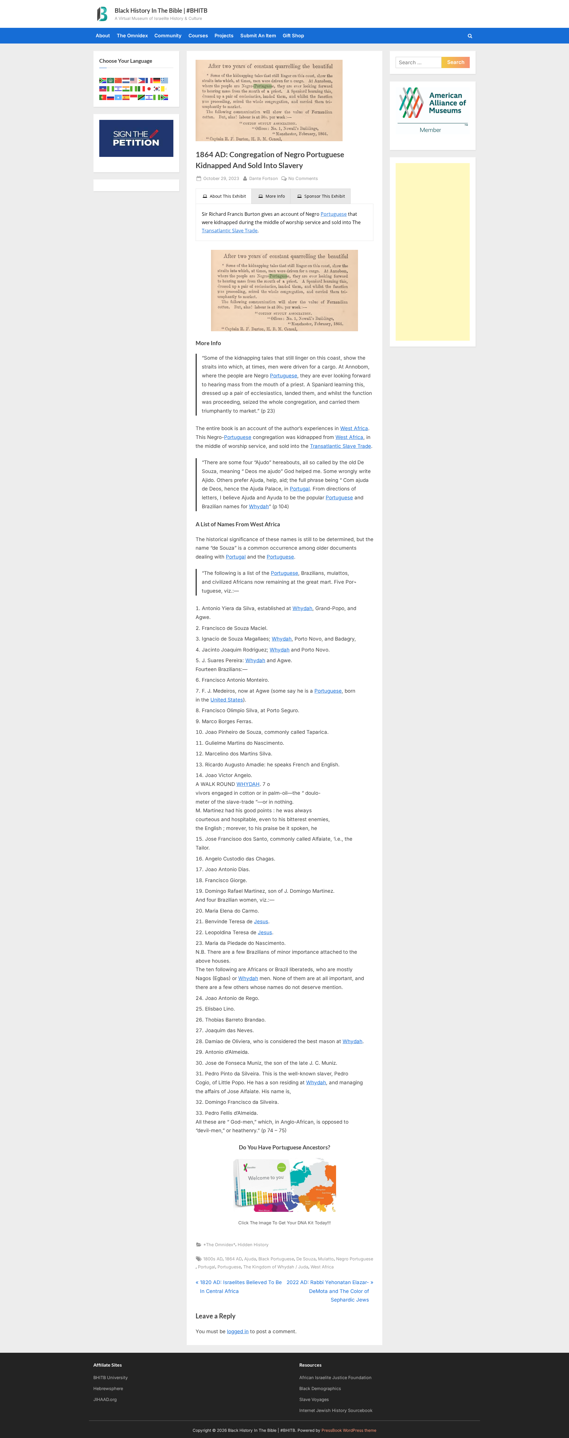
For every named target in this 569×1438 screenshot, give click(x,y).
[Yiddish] (149, 97)
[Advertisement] (433, 252)
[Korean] (157, 88)
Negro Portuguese (354, 1258)
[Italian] (142, 88)
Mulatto (326, 1258)
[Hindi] (126, 88)
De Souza (306, 1258)
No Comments (303, 179)
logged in (238, 1331)
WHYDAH (248, 784)
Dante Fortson (263, 178)
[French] (149, 80)
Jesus (261, 921)
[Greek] (165, 80)
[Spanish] (126, 97)
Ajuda (250, 1258)
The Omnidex (132, 35)
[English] (134, 80)
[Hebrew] (118, 88)
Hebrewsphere (108, 1388)
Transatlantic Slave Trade (230, 230)
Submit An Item (258, 35)
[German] (157, 80)
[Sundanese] (134, 97)
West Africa (354, 428)
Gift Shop (293, 35)
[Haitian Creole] (103, 88)
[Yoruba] (157, 97)
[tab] (224, 196)
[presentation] (224, 196)
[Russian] (111, 97)
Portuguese (334, 214)
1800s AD (213, 1258)
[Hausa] (111, 88)
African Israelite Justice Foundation (335, 1377)
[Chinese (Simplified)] (118, 80)
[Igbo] (134, 88)
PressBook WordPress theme (349, 1430)
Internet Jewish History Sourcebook (336, 1410)
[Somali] (118, 97)
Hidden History (253, 1244)
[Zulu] (165, 97)
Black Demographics (320, 1388)
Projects (224, 35)
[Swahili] (142, 97)
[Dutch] (126, 80)
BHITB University (110, 1377)
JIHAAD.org (105, 1399)
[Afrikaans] (103, 80)
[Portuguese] (103, 97)
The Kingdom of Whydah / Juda (275, 1266)
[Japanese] (149, 88)
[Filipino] (142, 80)
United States (226, 700)
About (103, 35)
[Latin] (165, 88)
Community (168, 35)
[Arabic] (111, 80)
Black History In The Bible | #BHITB (161, 10)
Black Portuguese (276, 1258)
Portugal (300, 489)
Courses (198, 35)
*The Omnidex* (219, 1244)
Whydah (259, 506)
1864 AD (233, 1258)
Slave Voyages (314, 1399)
